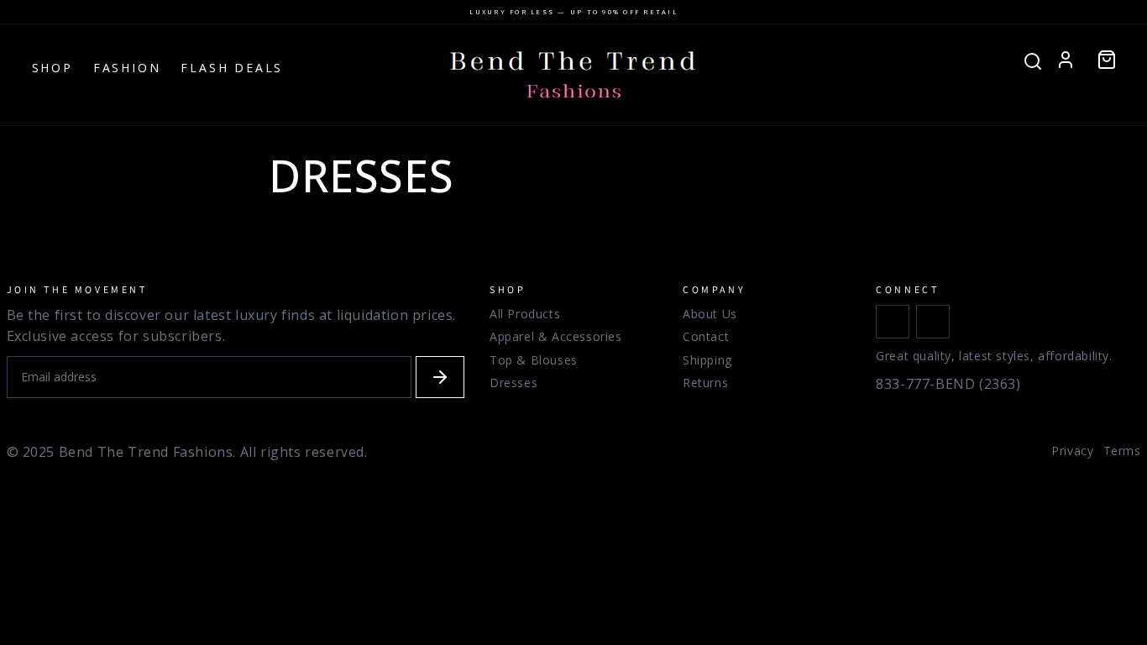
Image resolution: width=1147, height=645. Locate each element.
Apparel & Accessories (556, 336)
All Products (525, 314)
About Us (710, 314)
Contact (706, 336)
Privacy (1072, 451)
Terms (1122, 451)
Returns (705, 383)
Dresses (513, 383)
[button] (1106, 59)
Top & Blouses (534, 360)
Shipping (707, 360)
